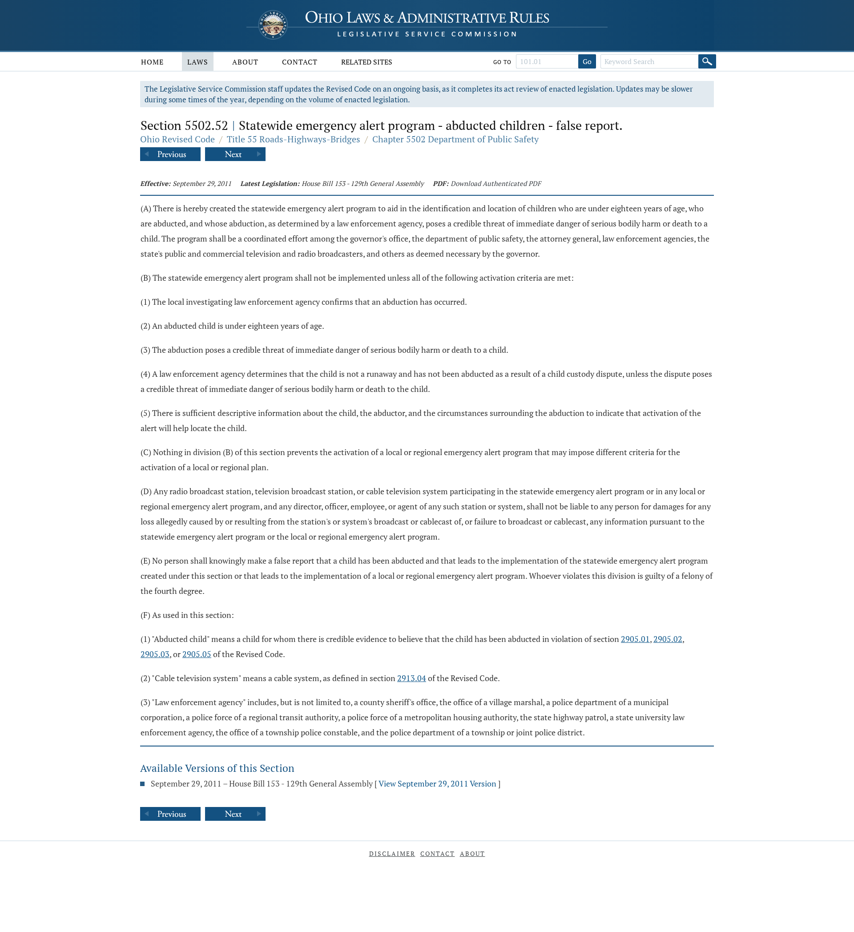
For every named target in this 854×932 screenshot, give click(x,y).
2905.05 (196, 654)
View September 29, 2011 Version (437, 783)
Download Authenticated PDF (496, 183)
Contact (300, 62)
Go (587, 61)
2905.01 (635, 638)
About (245, 62)
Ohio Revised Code (177, 139)
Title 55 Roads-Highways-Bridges (293, 139)
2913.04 (411, 678)
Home (152, 62)
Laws (197, 62)
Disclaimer (392, 853)
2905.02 (667, 638)
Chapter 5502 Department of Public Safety (455, 139)
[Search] (707, 61)
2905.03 (155, 654)
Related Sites (366, 62)
